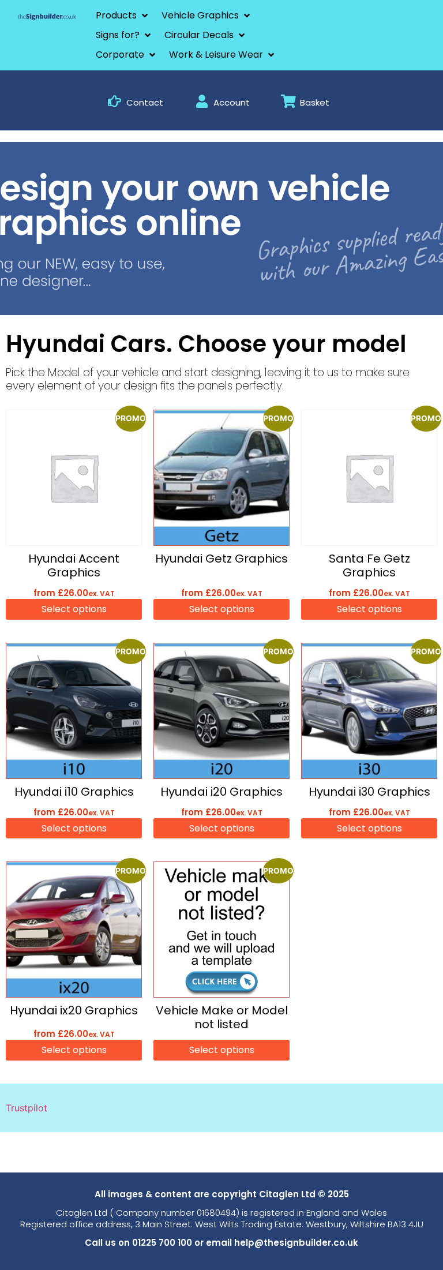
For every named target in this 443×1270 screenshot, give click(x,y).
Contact (144, 102)
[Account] (201, 101)
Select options (74, 609)
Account (231, 102)
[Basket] (288, 101)
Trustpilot (26, 1108)
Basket (314, 102)
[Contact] (114, 101)
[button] (123, 15)
